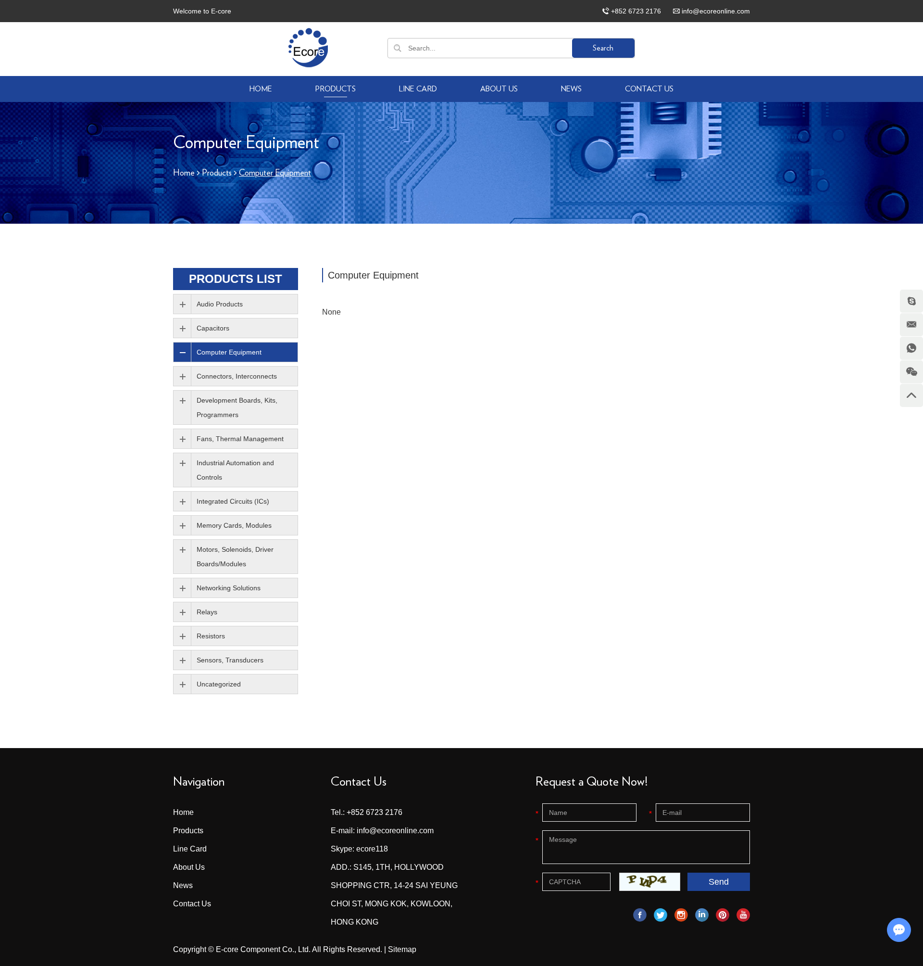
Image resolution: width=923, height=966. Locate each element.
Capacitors (213, 328)
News (571, 89)
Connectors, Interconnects (237, 376)
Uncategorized (219, 684)
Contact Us (649, 89)
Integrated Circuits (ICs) (233, 501)
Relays (207, 612)
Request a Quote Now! (592, 781)
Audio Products (220, 304)
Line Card (418, 89)
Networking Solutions (229, 588)
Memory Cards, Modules (234, 525)
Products (335, 89)
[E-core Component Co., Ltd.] (308, 47)
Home (260, 89)
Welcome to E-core (202, 11)
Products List (235, 278)
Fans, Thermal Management (240, 439)
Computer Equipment (229, 352)
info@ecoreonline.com (716, 11)
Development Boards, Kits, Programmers (237, 407)
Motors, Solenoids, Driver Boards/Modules (235, 557)
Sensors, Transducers (230, 660)
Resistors (211, 636)
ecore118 (372, 849)
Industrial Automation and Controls (235, 470)
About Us (499, 89)
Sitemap (402, 949)
